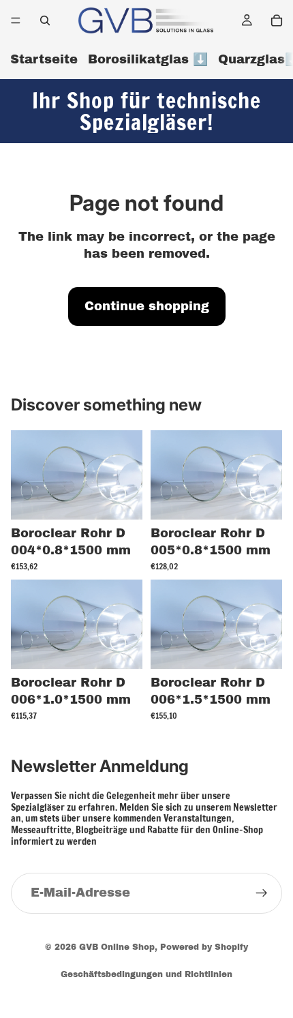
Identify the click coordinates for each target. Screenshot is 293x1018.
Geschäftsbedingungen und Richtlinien (146, 974)
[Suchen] (45, 20)
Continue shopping (146, 306)
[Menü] (15, 20)
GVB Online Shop (117, 947)
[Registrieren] (261, 893)
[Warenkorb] (277, 20)
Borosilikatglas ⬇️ (148, 59)
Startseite (44, 59)
